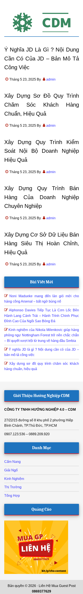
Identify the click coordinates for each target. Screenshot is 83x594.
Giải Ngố (11, 470)
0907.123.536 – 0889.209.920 (27, 434)
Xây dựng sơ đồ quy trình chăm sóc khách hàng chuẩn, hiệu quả (41, 105)
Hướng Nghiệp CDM (41, 22)
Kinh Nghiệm (14, 479)
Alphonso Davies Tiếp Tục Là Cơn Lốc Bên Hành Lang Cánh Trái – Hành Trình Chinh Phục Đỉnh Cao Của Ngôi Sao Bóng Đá (41, 315)
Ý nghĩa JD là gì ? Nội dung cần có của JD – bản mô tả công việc (41, 58)
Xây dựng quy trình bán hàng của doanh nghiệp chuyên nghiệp (41, 197)
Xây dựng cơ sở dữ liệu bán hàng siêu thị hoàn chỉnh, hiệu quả (41, 243)
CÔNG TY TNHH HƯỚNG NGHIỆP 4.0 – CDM (40, 409)
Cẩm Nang (12, 461)
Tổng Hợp (12, 495)
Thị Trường (12, 487)
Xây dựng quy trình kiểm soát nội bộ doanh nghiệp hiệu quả (41, 151)
